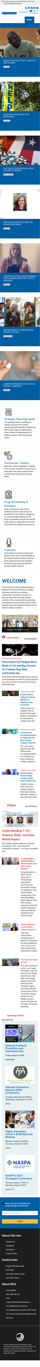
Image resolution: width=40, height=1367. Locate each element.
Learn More (6, 120)
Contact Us (10, 1242)
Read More (6, 390)
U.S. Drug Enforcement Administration (21, 1314)
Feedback (10, 1246)
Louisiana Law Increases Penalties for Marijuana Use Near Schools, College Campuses (28, 738)
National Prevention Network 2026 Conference (17, 1090)
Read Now (6, 67)
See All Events (7, 1020)
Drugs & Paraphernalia (15, 1266)
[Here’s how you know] (20, 2)
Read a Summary (8, 174)
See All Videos (31, 806)
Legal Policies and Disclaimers (18, 1302)
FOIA (8, 1298)
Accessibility (11, 1290)
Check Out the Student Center (18, 630)
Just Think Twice (12, 1278)
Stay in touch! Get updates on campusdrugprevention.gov (17, 1204)
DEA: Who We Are (13, 1294)
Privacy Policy (11, 1253)
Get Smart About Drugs (15, 1274)
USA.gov (9, 1318)
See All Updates (30, 639)
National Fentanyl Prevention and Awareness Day (16, 1048)
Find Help (10, 1270)
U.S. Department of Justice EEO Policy (21, 1310)
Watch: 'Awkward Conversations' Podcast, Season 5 (28, 927)
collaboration (30, 946)
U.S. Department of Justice (16, 1306)
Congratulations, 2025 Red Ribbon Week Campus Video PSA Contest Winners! (29, 863)
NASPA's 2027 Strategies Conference (18, 1177)
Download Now (7, 336)
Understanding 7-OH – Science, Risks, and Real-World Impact (18, 835)
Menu (29, 20)
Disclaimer (10, 1250)
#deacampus (23, 12)
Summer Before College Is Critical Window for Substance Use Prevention (27, 700)
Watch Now (6, 228)
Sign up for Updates (33, 12)
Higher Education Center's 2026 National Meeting (19, 1134)
